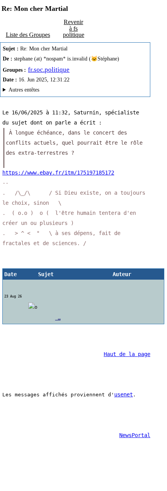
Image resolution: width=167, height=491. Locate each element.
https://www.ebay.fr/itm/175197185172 (58, 172)
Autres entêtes (24, 90)
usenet (123, 394)
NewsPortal (134, 435)
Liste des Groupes (28, 34)
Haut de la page (127, 354)
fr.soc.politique (49, 69)
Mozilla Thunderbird (54, 91)
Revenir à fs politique (73, 28)
